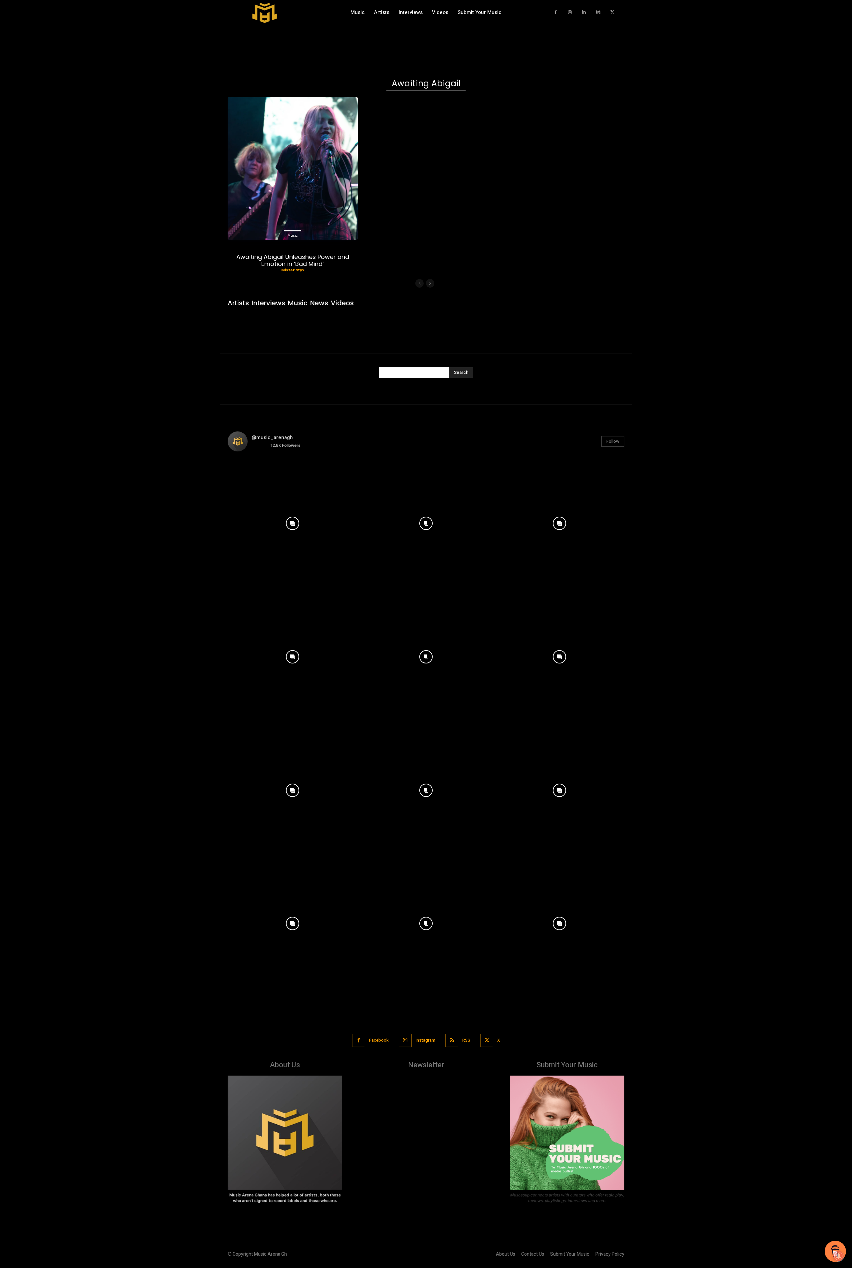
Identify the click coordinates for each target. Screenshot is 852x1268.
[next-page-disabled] (430, 283)
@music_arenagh (272, 437)
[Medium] (598, 12)
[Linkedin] (584, 12)
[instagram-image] (293, 522)
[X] (612, 12)
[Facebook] (555, 12)
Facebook (379, 1040)
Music (293, 235)
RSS (466, 1040)
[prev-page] (419, 283)
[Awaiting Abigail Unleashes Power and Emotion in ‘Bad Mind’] (293, 168)
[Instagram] (569, 12)
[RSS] (451, 1040)
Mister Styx (292, 270)
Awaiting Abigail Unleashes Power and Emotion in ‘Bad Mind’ (292, 260)
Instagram (425, 1040)
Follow (612, 441)
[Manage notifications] (838, 1256)
